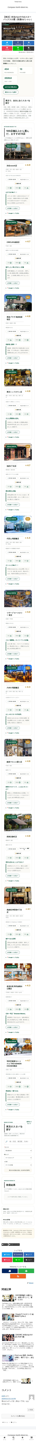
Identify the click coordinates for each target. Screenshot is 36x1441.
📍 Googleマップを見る (13, 213)
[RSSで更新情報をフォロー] (18, 1276)
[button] (32, 670)
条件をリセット (29, 1122)
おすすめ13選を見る (11, 87)
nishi (3, 1396)
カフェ (5, 1244)
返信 (31, 1410)
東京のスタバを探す (11, 92)
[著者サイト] (10, 1271)
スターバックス (15, 1244)
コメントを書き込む (18, 1416)
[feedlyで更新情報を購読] (26, 1271)
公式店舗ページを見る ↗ (12, 208)
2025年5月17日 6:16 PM (9, 1398)
